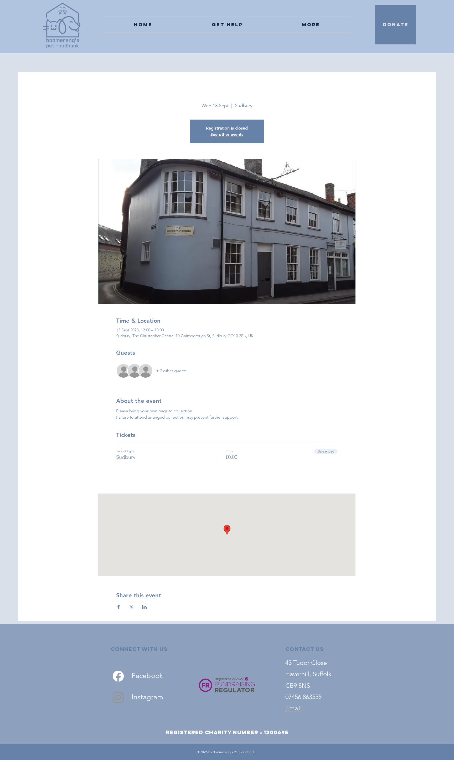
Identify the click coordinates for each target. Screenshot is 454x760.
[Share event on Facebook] (118, 607)
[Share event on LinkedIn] (144, 607)
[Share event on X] (131, 607)
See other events (226, 134)
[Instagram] (118, 697)
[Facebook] (118, 676)
